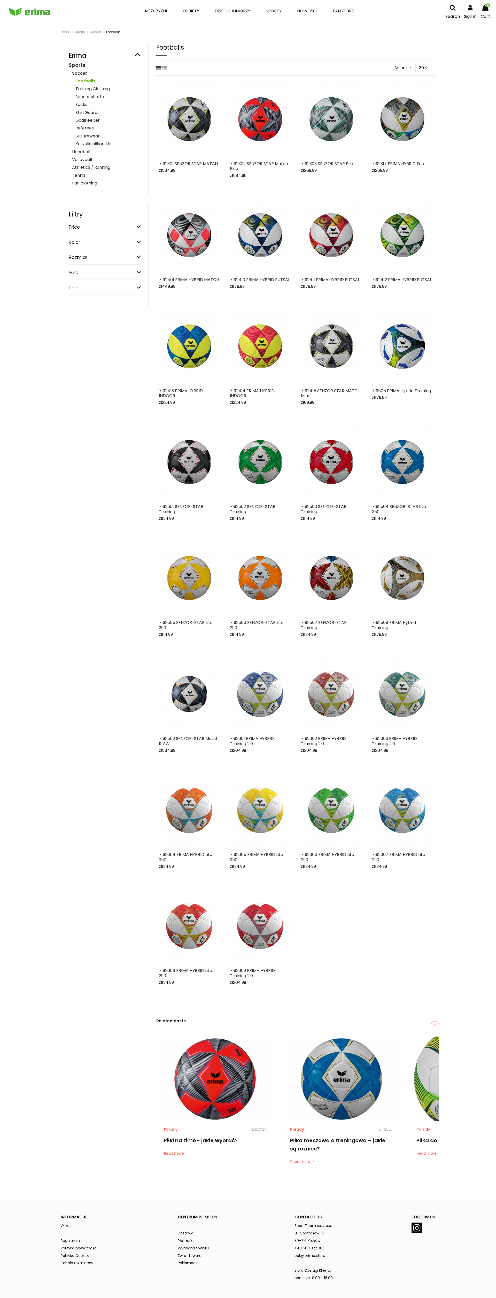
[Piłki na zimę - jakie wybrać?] (215, 1079)
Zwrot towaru (190, 1255)
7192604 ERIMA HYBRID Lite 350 (185, 857)
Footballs (85, 81)
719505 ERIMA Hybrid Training (401, 391)
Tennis (78, 175)
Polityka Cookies (75, 1255)
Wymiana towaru (193, 1248)
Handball (81, 152)
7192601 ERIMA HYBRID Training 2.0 (252, 741)
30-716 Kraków (307, 1240)
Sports (77, 65)
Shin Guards (87, 112)
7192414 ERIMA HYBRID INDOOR (252, 393)
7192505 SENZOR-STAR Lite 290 (186, 625)
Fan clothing (84, 183)
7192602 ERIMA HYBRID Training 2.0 (323, 741)
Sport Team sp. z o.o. (313, 1225)
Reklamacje (188, 1262)
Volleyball (82, 160)
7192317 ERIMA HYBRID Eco (398, 164)
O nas (66, 1225)
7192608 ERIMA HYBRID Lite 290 (185, 973)
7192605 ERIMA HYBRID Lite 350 (256, 857)
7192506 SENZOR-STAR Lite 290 (257, 625)
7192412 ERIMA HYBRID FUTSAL (402, 280)
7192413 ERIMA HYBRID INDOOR (181, 393)
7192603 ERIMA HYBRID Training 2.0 (394, 741)
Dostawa (185, 1233)
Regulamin (70, 1240)
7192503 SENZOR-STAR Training (323, 509)
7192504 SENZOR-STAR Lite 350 (399, 509)
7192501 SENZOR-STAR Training (181, 509)
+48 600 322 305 (309, 1248)
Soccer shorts (89, 97)
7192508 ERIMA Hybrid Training (394, 625)
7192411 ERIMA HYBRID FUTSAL (330, 280)
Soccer (79, 73)
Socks (81, 104)
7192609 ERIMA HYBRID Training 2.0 (252, 973)
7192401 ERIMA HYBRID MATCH (189, 280)
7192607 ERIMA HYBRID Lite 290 (398, 857)
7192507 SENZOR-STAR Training (324, 625)
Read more (174, 1153)
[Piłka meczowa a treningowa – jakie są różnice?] (341, 1079)
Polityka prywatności (79, 1248)
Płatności (186, 1240)
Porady (170, 1129)
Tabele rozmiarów (77, 1262)
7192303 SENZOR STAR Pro (327, 164)
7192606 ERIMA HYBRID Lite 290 (327, 857)
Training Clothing (92, 89)
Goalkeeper (87, 120)
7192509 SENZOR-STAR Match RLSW (189, 741)
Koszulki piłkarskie (93, 144)
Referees (84, 128)
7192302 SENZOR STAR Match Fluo (259, 166)
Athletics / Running (91, 167)
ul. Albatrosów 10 (309, 1233)
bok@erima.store (310, 1255)
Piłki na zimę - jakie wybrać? (201, 1140)
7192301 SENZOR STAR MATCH (188, 164)
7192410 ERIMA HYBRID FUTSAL (260, 280)
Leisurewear (87, 136)
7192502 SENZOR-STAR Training (252, 509)
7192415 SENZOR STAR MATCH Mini (330, 393)
